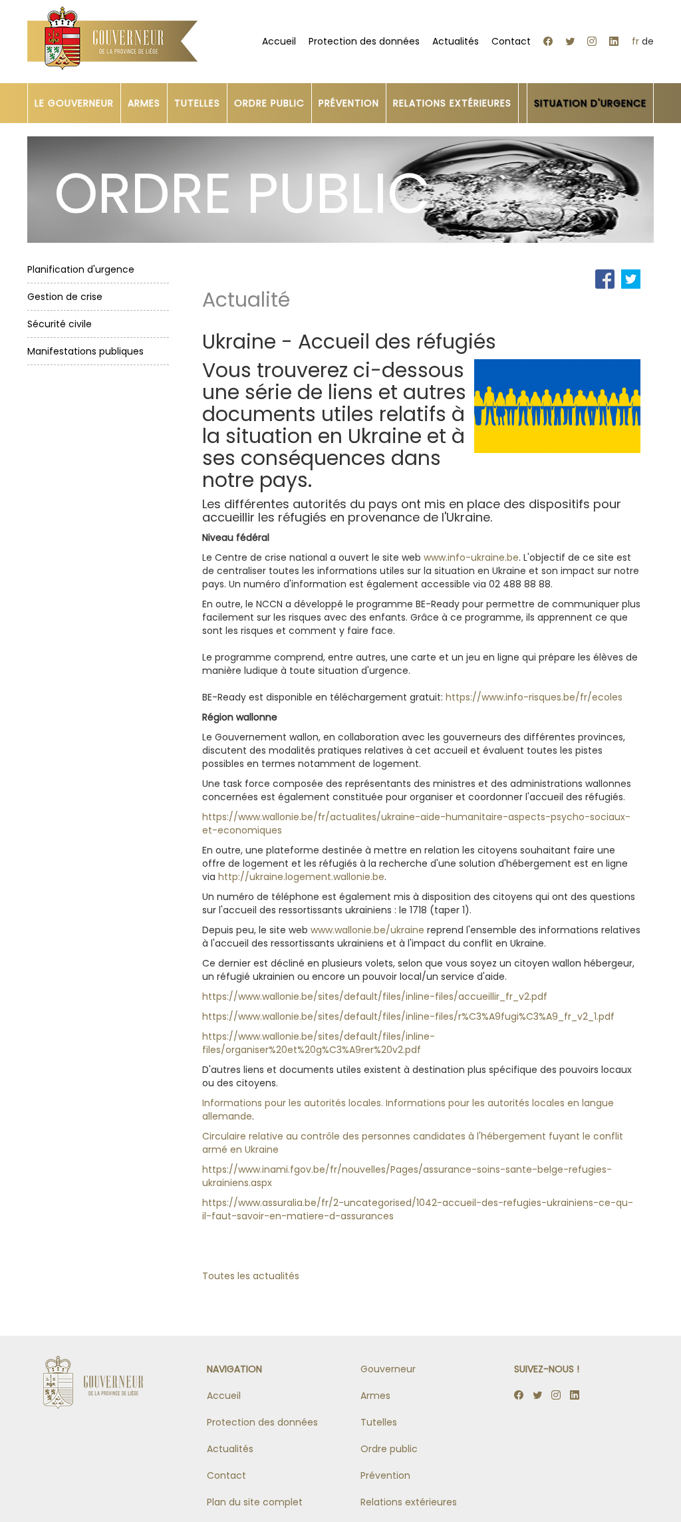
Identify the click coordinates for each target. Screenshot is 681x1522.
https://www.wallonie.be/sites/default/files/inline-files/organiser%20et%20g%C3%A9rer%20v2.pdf (318, 1043)
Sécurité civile (59, 324)
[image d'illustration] (557, 405)
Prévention (385, 1475)
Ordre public (389, 1448)
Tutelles (378, 1422)
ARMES (144, 103)
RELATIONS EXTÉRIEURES (452, 103)
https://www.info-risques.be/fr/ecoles (534, 697)
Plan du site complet (255, 1502)
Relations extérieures (408, 1502)
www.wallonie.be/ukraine (367, 930)
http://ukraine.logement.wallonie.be (301, 876)
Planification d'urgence (80, 269)
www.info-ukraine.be (471, 557)
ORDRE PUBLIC (269, 103)
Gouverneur (388, 1369)
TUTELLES (197, 103)
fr (635, 41)
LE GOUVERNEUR (74, 103)
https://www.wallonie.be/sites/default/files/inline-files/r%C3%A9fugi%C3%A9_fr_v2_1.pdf (408, 1016)
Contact (511, 41)
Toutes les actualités (250, 1276)
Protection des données (364, 41)
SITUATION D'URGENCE (590, 103)
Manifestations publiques (85, 351)
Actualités (455, 41)
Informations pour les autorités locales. (292, 1103)
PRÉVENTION (349, 103)
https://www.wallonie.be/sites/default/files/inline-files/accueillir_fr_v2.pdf (374, 996)
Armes (375, 1395)
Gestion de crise (64, 296)
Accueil (279, 41)
